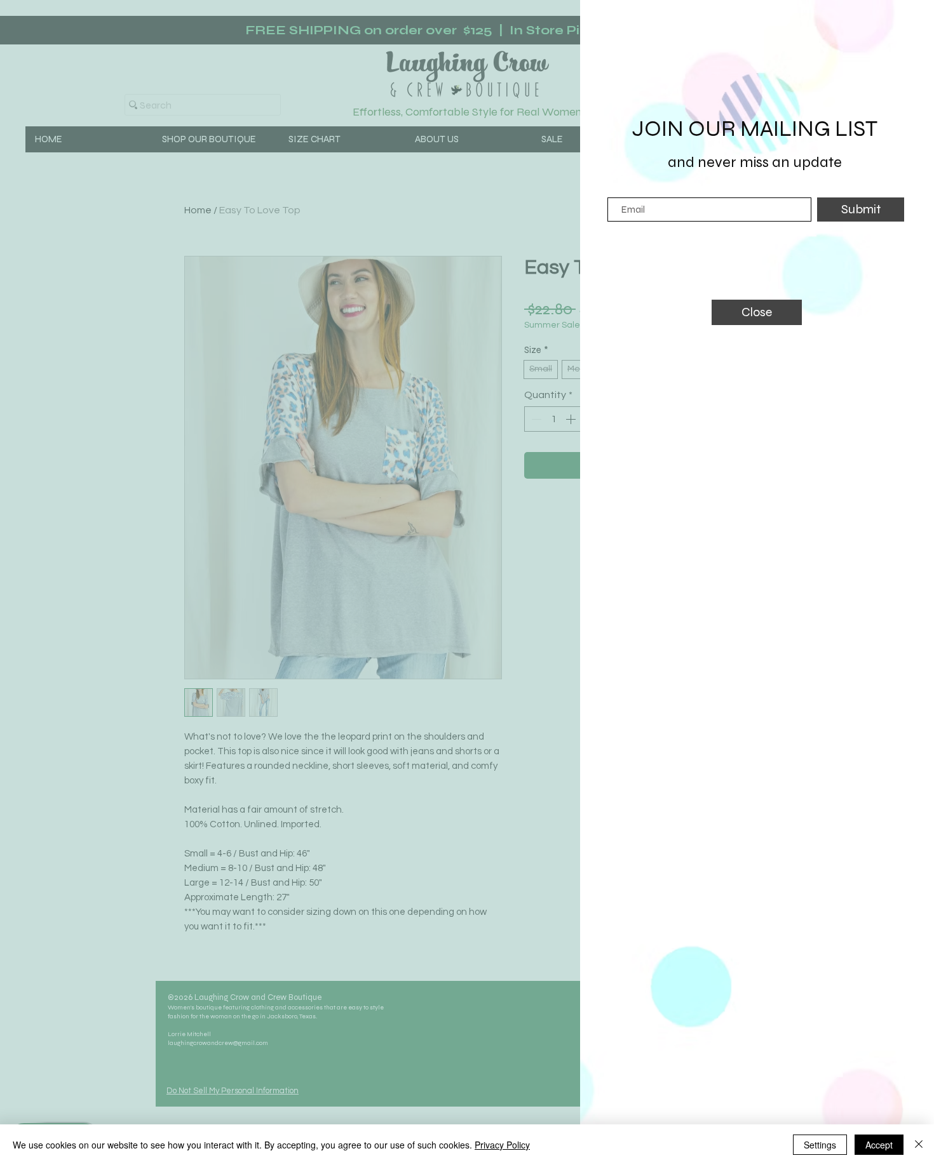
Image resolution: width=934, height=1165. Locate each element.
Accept (879, 1144)
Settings (820, 1144)
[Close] (918, 1145)
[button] (757, 312)
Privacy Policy (502, 1144)
